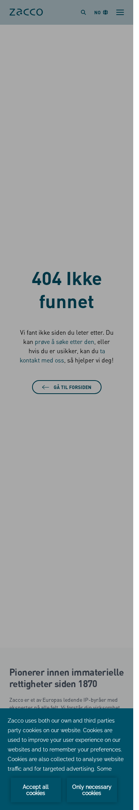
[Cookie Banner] (66, 759)
